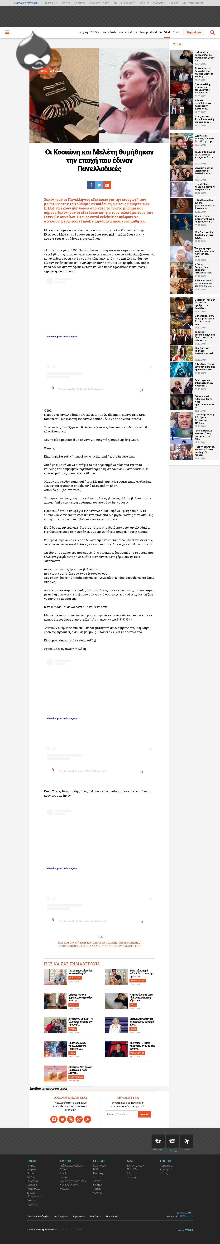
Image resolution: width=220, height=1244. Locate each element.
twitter (62, 1119)
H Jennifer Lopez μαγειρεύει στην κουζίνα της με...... (205, 283)
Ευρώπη (31, 1192)
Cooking (174, 3)
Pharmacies (158, 1141)
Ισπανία (64, 1177)
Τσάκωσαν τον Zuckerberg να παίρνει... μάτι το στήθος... (204, 72)
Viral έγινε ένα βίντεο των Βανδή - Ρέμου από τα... (205, 219)
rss (87, 1119)
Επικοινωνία (112, 1216)
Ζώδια (176, 32)
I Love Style (128, 3)
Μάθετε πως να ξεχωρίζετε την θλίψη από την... (80, 997)
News (172, 1141)
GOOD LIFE (73, 1004)
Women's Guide (128, 32)
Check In (144, 3)
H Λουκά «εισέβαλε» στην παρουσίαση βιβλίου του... (204, 104)
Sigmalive (51, 3)
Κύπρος (31, 1165)
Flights (186, 1141)
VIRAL (133, 1004)
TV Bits (94, 32)
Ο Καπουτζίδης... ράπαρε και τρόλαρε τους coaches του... (204, 88)
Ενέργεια (32, 1184)
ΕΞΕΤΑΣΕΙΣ (114, 946)
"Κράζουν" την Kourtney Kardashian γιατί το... (204, 352)
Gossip (143, 32)
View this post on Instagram (62, 336)
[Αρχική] (34, 49)
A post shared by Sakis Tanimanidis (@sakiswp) (83, 921)
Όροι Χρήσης (61, 1216)
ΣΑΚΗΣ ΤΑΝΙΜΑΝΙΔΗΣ (123, 942)
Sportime (80, 3)
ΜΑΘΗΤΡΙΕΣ (132, 946)
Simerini (66, 3)
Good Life (156, 32)
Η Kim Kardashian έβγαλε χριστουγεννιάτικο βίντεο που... (205, 204)
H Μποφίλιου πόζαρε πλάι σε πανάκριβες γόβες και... (141, 997)
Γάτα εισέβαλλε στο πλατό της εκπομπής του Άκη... (203, 434)
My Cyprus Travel (192, 3)
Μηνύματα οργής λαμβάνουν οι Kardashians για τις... (204, 172)
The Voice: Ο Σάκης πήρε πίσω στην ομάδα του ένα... (141, 1045)
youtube (70, 1119)
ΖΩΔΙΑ (72, 1053)
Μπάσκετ (65, 1188)
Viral (167, 32)
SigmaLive (193, 32)
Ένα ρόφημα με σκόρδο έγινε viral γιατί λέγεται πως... (204, 252)
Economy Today (99, 3)
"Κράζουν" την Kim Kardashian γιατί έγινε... (204, 235)
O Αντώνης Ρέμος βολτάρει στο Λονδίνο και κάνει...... (204, 418)
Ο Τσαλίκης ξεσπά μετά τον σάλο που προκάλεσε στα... (205, 367)
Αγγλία (63, 1173)
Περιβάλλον (33, 1188)
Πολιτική (31, 1200)
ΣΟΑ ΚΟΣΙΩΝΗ (67, 942)
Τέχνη (96, 1181)
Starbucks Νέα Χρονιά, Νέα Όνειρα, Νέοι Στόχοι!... (80, 1070)
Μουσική (98, 1173)
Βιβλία (96, 1169)
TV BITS (72, 1029)
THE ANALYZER (137, 1053)
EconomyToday (135, 1165)
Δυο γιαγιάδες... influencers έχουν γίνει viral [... (204, 383)
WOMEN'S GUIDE (137, 980)
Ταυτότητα (95, 1216)
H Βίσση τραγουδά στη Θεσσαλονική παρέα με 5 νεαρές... (205, 450)
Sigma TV (132, 1169)
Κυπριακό (32, 1169)
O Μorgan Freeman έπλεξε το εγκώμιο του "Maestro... (205, 304)
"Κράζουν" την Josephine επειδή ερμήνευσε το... (204, 119)
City (115, 3)
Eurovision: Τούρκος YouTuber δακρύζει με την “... (205, 139)
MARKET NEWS (76, 1077)
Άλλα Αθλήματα (69, 1184)
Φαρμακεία (166, 1165)
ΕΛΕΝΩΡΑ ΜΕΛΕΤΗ (92, 942)
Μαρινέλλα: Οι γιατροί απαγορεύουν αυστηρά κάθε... (141, 1021)
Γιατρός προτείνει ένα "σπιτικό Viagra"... (80, 972)
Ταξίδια (97, 1188)
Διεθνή (31, 1177)
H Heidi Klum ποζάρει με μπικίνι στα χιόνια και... (205, 187)
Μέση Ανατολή (35, 1196)
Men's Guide (109, 32)
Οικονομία (32, 1181)
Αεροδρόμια (166, 1169)
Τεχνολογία (33, 1204)
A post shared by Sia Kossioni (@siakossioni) (81, 389)
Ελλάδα (31, 1173)
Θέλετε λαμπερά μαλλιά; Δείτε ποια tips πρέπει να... (141, 973)
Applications (78, 1216)
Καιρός (164, 1173)
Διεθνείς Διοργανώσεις (73, 1181)
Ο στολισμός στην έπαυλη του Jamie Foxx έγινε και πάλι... (204, 320)
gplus (79, 1119)
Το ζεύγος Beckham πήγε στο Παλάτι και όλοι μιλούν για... (205, 336)
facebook (54, 1119)
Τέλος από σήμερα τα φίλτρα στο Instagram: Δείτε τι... (205, 156)
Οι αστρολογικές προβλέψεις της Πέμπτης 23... (77, 1045)
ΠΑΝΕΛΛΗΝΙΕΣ (68, 946)
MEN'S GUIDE (75, 977)
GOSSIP (133, 1029)
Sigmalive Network (26, 3)
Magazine (159, 3)
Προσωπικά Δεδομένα (38, 1216)
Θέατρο (97, 1184)
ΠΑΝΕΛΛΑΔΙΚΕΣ (92, 946)
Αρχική (83, 32)
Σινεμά (97, 1177)
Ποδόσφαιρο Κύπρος (71, 1165)
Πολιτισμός (99, 1165)
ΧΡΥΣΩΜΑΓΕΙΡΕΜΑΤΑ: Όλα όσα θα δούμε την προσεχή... (80, 1021)
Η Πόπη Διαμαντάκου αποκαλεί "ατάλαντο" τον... (204, 268)
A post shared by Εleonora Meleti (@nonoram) (82, 771)
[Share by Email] (107, 185)
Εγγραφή (144, 1114)
